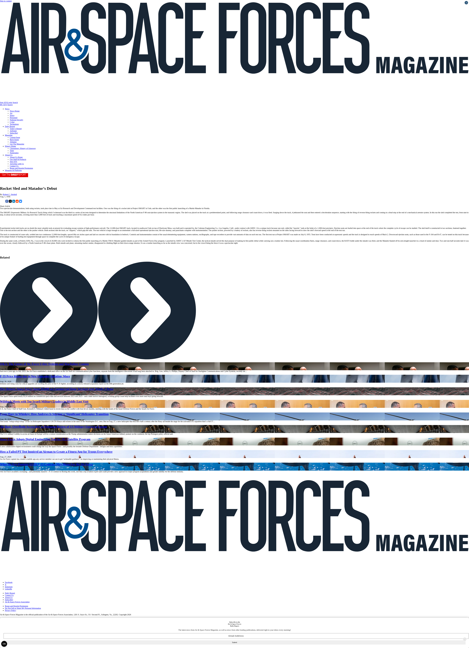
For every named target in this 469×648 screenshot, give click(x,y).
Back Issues (14, 140)
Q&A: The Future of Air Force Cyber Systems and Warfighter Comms (44, 363)
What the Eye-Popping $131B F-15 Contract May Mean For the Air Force (46, 464)
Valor (12, 151)
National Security (16, 120)
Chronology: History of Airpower (23, 148)
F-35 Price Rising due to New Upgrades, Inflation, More (35, 376)
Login (9, 102)
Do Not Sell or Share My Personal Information (23, 608)
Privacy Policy (10, 610)
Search (15, 102)
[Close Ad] (465, 639)
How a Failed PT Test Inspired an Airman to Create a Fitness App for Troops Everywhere (56, 451)
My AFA (3, 105)
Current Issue (15, 137)
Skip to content (6, 1)
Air (11, 113)
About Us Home (16, 157)
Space (12, 115)
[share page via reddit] (17, 202)
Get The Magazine (17, 144)
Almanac (13, 142)
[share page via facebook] (6, 202)
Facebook (8, 582)
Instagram (8, 587)
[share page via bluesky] (20, 202)
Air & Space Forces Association (17, 602)
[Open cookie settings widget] (4, 644)
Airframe (13, 131)
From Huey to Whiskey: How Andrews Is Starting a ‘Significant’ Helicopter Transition (54, 414)
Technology (14, 124)
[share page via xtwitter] (10, 202)
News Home (15, 111)
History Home (10, 146)
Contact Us (14, 166)
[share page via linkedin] (13, 202)
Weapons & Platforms (13, 170)
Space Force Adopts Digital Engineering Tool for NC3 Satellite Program (45, 439)
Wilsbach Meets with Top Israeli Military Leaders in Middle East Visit (44, 401)
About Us (8, 155)
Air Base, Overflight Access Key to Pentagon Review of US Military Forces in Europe (53, 426)
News (7, 109)
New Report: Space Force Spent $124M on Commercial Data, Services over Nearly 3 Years (56, 388)
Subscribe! (14, 133)
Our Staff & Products (18, 159)
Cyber (12, 122)
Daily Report (10, 126)
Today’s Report (16, 129)
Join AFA (3, 102)
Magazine (8, 135)
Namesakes (14, 153)
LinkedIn (8, 589)
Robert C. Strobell (10, 194)
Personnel (13, 118)
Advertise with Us (17, 164)
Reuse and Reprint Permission (21, 168)
